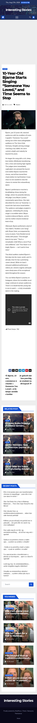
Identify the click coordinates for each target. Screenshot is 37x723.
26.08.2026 (10, 617)
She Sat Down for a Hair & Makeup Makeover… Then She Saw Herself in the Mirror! (18, 504)
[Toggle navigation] (17, 17)
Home (18, 718)
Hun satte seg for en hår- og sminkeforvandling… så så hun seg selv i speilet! (18, 532)
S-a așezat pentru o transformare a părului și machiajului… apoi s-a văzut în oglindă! (18, 557)
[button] (30, 17)
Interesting (9, 653)
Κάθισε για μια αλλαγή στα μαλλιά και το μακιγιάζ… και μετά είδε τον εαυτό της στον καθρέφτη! (18, 523)
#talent (18, 104)
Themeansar (18, 713)
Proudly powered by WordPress (12, 711)
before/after (9, 608)
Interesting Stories (18, 10)
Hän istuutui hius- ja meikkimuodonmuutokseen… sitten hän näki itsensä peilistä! (18, 513)
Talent (5, 69)
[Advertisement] (18, 39)
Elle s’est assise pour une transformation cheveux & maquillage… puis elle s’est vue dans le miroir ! (18, 494)
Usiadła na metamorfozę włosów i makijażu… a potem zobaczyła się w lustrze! (17, 573)
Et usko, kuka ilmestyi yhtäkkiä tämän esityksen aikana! (17, 426)
